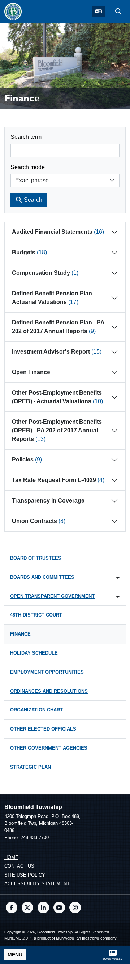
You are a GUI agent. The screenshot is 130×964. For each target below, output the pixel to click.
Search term (26, 137)
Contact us (19, 866)
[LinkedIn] (43, 907)
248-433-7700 (35, 837)
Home (11, 857)
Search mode (27, 167)
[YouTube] (59, 907)
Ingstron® (90, 938)
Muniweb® (65, 938)
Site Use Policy (24, 875)
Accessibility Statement (37, 883)
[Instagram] (75, 907)
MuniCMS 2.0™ (18, 938)
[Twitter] (27, 907)
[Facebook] (11, 907)
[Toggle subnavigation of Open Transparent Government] (118, 596)
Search (32, 200)
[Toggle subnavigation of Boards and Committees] (118, 577)
